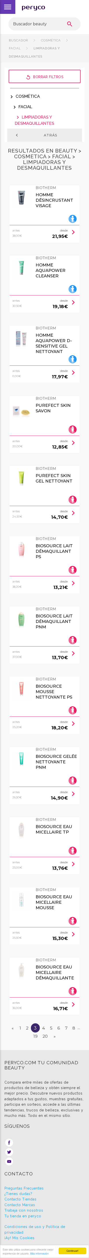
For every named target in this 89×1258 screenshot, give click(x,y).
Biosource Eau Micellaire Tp (54, 829)
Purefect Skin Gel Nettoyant (54, 478)
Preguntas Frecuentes (24, 1188)
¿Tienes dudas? (18, 1194)
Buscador (18, 40)
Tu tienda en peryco (22, 1216)
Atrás (35, 135)
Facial (22, 106)
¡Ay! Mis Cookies (19, 1238)
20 (45, 1036)
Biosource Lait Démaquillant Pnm (54, 621)
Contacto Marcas (19, 1205)
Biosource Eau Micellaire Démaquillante (55, 972)
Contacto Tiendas (20, 1199)
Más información (39, 1253)
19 (35, 1036)
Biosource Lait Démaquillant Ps (54, 551)
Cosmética (51, 40)
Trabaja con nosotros (23, 1210)
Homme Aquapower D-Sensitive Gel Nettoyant (54, 343)
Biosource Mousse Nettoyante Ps (54, 692)
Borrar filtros (44, 77)
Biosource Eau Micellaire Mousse (54, 902)
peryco (33, 7)
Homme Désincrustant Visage (54, 200)
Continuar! (72, 1251)
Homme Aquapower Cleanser (51, 270)
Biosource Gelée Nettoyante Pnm (56, 762)
